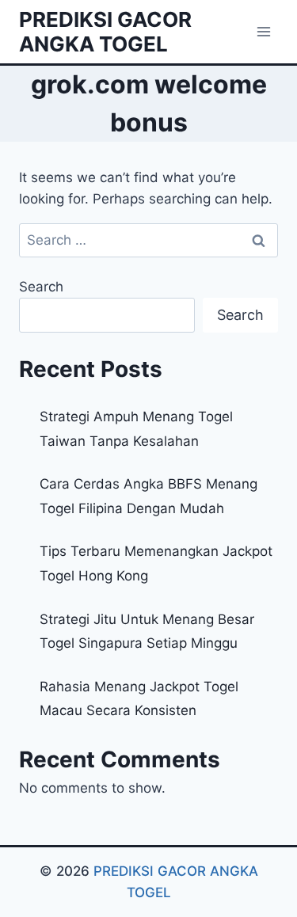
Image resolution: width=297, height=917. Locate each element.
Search (41, 287)
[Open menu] (263, 31)
